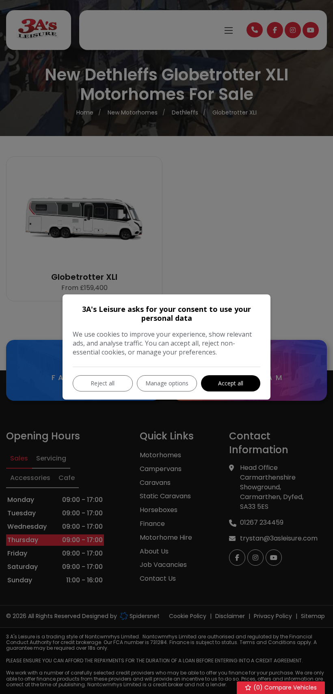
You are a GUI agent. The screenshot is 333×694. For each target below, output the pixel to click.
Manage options (166, 383)
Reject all (103, 383)
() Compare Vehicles (284, 687)
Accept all (230, 383)
